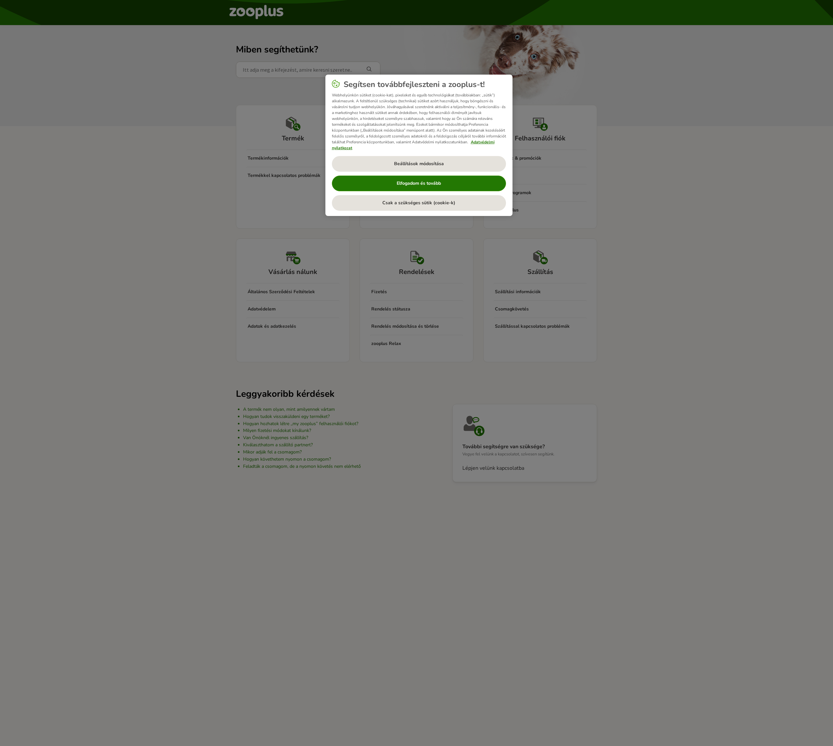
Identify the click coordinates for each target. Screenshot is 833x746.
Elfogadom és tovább (419, 183)
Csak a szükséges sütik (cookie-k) (418, 203)
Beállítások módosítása (419, 164)
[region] (418, 145)
